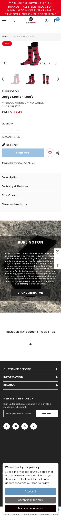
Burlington (10, 91)
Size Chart (12, 145)
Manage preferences (30, 508)
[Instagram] (15, 426)
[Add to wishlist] (50, 152)
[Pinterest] (24, 426)
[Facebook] (6, 426)
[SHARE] (56, 153)
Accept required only (30, 500)
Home (5, 36)
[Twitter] (33, 426)
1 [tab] (30, 344)
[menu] (4, 20)
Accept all (30, 491)
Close (58, 12)
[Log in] (46, 20)
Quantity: (7, 123)
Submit (47, 413)
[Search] (13, 20)
